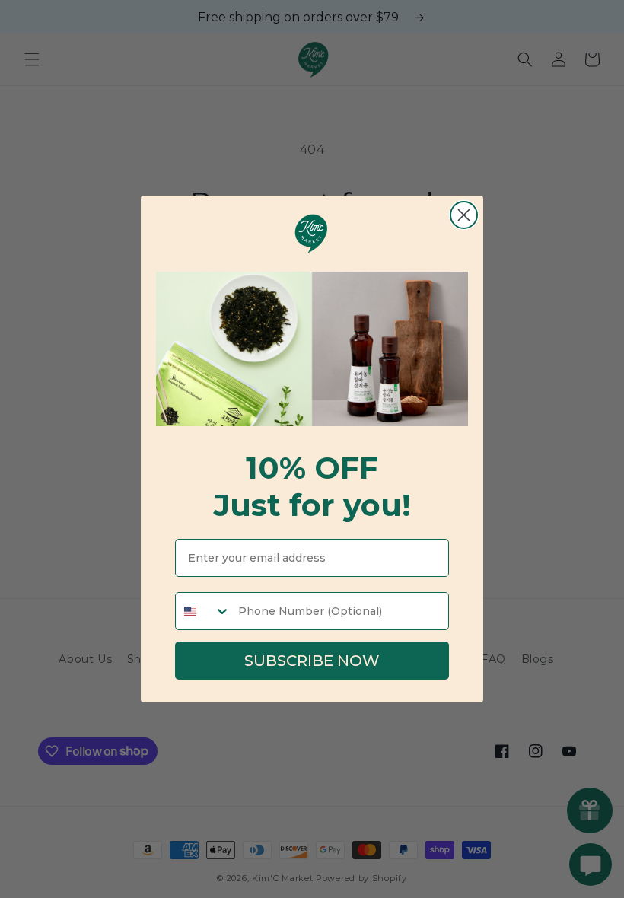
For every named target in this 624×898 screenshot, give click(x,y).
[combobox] (203, 611)
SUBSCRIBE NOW (312, 660)
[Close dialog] (463, 215)
